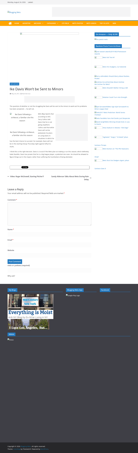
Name (11, 229)
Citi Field (65, 23)
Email (10, 240)
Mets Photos (77, 23)
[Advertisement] (91, 12)
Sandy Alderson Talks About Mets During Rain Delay (70, 178)
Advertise (26, 23)
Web (114, 23)
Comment (12, 200)
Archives (37, 23)
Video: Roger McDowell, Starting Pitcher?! (27, 176)
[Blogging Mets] (10, 23)
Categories (51, 23)
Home (16, 23)
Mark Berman (26, 94)
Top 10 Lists (104, 23)
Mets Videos (91, 23)
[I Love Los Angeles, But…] (28, 320)
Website (11, 250)
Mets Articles (14, 84)
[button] (42, 23)
